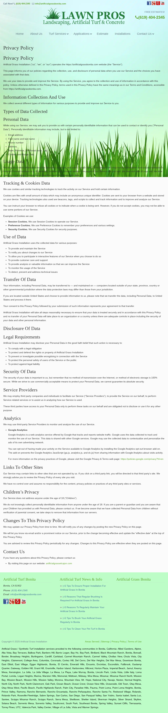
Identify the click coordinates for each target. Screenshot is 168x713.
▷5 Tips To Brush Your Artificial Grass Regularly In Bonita (81, 620)
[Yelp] (158, 4)
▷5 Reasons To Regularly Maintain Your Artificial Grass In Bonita (82, 609)
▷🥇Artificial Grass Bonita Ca (84, 16)
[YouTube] (163, 4)
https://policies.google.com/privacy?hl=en (142, 459)
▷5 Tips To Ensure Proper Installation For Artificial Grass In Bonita (83, 587)
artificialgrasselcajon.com (59, 563)
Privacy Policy (119, 641)
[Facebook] (149, 4)
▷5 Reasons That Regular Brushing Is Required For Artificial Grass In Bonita (81, 598)
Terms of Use (135, 641)
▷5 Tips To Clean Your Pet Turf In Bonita (84, 628)
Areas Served (92, 641)
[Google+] (154, 4)
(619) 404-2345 (23, 3)
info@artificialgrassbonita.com (50, 3)
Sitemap (105, 641)
